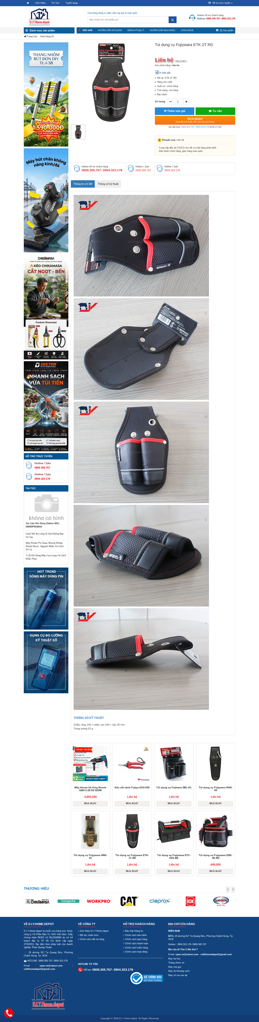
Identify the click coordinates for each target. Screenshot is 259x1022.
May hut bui (174, 958)
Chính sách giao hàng (136, 939)
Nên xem (87, 30)
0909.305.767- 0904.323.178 (195, 127)
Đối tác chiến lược (89, 935)
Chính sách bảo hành (136, 935)
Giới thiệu (40, 3)
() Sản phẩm (226, 30)
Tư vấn (217, 111)
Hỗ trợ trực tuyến (221, 3)
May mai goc (174, 967)
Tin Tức (55, 3)
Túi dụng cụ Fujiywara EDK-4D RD (215, 856)
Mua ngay (195, 120)
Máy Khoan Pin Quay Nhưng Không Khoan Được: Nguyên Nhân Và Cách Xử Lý (45, 546)
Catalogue (187, 30)
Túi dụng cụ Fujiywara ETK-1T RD (132, 856)
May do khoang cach (179, 971)
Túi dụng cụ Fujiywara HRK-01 (90, 856)
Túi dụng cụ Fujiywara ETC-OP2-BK (174, 856)
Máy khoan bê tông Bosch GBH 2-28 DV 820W (90, 789)
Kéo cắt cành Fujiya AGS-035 (132, 787)
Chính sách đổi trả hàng (92, 939)
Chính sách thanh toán (136, 943)
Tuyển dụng (72, 3)
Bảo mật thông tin (134, 931)
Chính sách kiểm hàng (136, 947)
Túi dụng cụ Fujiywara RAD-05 (216, 789)
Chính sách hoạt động (136, 951)
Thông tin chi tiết (82, 183)
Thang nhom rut (176, 962)
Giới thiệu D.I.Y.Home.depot (94, 931)
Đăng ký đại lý (136, 30)
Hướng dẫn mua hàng (162, 30)
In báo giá (164, 72)
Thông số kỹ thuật (108, 183)
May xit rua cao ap (177, 975)
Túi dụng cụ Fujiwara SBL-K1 (174, 787)
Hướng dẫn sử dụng (110, 30)
